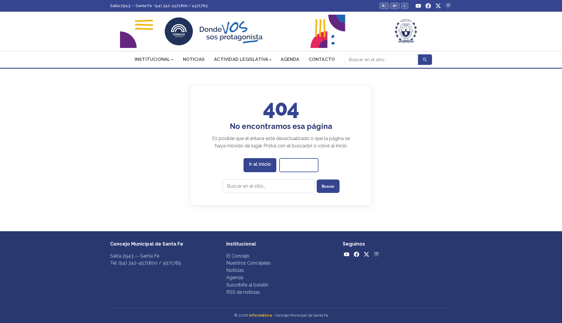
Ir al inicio (260, 164)
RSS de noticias (243, 292)
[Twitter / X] (438, 6)
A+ (395, 6)
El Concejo (237, 256)
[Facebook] (428, 6)
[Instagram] (448, 6)
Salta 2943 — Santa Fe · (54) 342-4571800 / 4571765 (159, 6)
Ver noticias (298, 164)
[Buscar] (425, 59)
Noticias (194, 59)
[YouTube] (418, 6)
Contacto (322, 59)
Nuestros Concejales (248, 263)
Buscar (328, 186)
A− (384, 6)
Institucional (152, 59)
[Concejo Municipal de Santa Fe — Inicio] (281, 31)
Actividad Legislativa (241, 59)
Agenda (290, 59)
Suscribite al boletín (247, 285)
